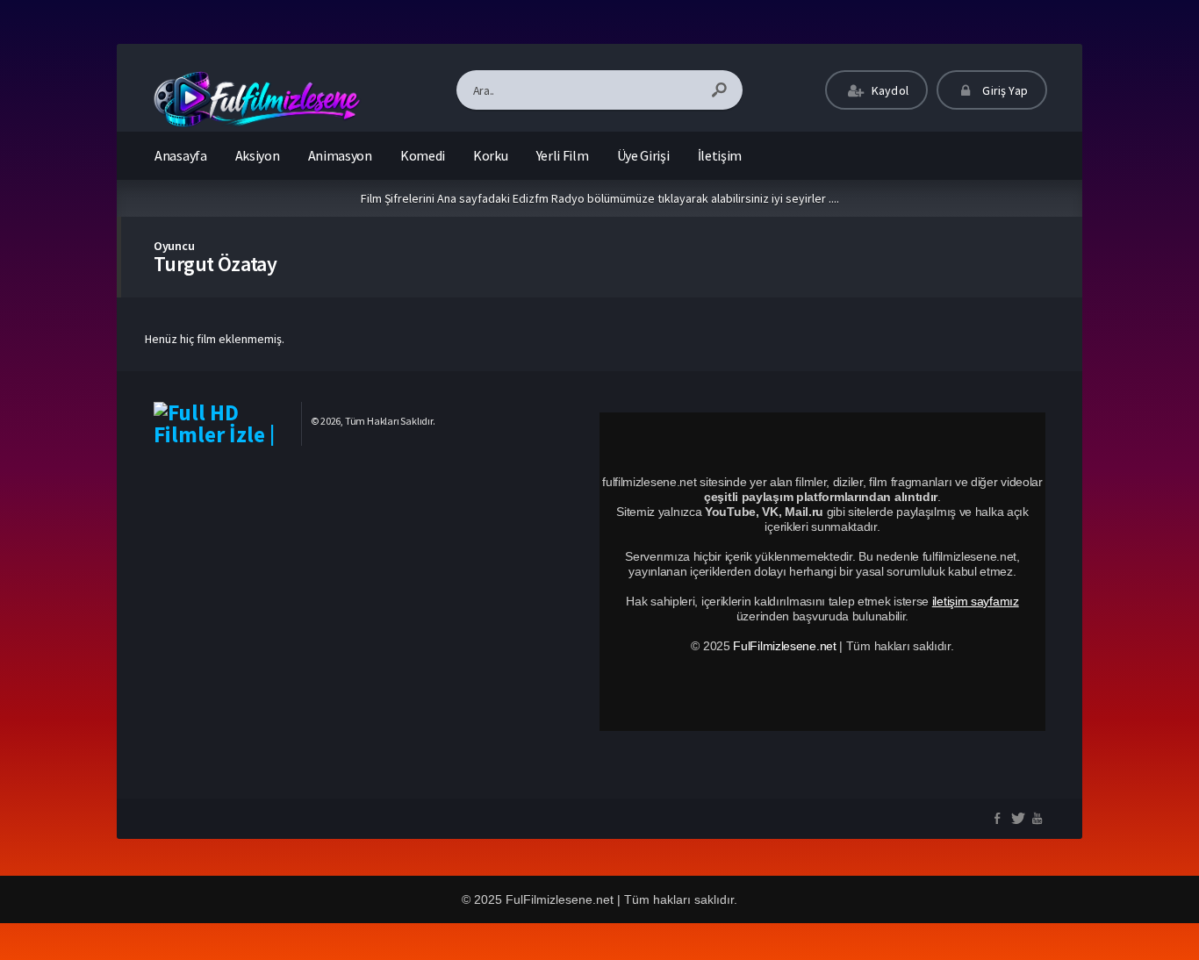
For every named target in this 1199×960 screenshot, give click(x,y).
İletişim (720, 155)
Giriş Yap (1004, 90)
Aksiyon (257, 155)
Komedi (422, 155)
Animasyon (340, 155)
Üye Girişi (643, 155)
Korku (490, 155)
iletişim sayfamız (975, 601)
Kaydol (888, 90)
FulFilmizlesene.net (784, 646)
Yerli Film (562, 155)
